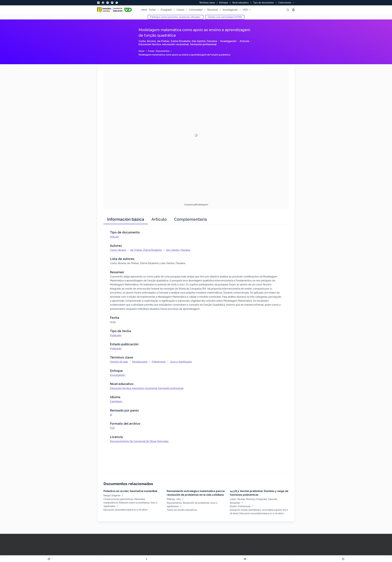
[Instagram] (107, 3)
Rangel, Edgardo (112, 495)
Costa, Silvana (147, 41)
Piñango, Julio (174, 499)
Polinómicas (159, 361)
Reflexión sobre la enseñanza (134, 502)
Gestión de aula (119, 361)
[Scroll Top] (343, 559)
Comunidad (195, 9)
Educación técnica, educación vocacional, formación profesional (178, 44)
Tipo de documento (263, 3)
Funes (152, 9)
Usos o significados (181, 361)
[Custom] (49, 559)
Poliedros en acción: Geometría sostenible (130, 491)
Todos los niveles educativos (182, 510)
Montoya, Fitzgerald (256, 499)
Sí (111, 414)
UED (245, 9)
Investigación (230, 9)
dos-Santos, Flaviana (204, 41)
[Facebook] (103, 3)
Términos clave (207, 3)
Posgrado (166, 9)
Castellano (116, 401)
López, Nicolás (237, 499)
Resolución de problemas (196, 503)
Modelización (139, 361)
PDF (112, 428)
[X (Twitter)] (98, 3)
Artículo (244, 41)
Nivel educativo (240, 3)
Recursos (212, 9)
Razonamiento (174, 503)
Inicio (144, 9)
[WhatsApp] (117, 3)
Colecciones (284, 3)
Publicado (115, 335)
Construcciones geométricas (118, 499)
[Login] (293, 9)
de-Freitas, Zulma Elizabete (173, 41)
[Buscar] (288, 10)
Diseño (233, 506)
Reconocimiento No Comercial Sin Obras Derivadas (139, 441)
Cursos (180, 9)
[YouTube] (112, 3)
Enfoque (223, 3)
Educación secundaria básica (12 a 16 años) (126, 510)
